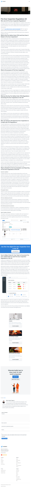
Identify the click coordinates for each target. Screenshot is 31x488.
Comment (3, 413)
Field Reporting (18, 460)
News (17, 475)
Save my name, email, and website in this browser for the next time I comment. (14, 435)
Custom (17, 466)
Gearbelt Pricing (3, 471)
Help (16, 480)
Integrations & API (18, 479)
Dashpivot (2, 460)
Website (3, 429)
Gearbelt (2, 461)
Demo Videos (18, 476)
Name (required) (4, 422)
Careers (17, 474)
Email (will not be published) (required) (7, 426)
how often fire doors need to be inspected (12, 29)
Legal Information (3, 486)
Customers (17, 470)
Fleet (16, 464)
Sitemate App (3, 464)
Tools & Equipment (18, 465)
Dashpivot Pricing (3, 470)
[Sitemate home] (4, 446)
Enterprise (17, 471)
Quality (17, 461)
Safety (5, 397)
